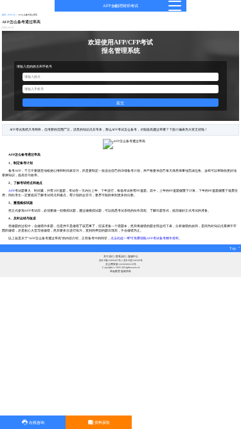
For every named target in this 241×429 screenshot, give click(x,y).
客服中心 (133, 256)
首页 (4, 15)
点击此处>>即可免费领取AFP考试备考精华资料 (145, 238)
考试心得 (11, 15)
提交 (120, 102)
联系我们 (121, 256)
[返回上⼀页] (115, 6)
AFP (11, 190)
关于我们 (108, 256)
